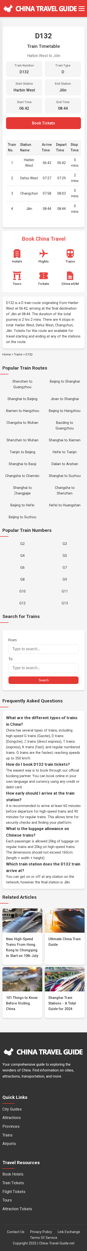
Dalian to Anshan (64, 464)
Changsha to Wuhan (22, 423)
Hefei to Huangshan (64, 505)
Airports (9, 1143)
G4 (22, 556)
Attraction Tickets (17, 1209)
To (10, 659)
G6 (22, 568)
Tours (7, 1200)
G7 (65, 568)
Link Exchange (69, 1232)
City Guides (12, 1109)
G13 (65, 603)
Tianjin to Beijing (22, 452)
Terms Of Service (43, 1238)
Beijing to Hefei (22, 505)
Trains (18, 354)
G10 (22, 591)
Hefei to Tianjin (65, 452)
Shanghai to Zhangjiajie (22, 490)
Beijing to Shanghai (65, 381)
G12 (22, 603)
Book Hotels (12, 1174)
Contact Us (15, 1232)
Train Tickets (13, 1183)
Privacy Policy (41, 1232)
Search (44, 680)
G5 (65, 556)
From (12, 640)
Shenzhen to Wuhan (22, 440)
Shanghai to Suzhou (65, 476)
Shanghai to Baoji (22, 464)
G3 (65, 544)
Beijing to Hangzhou (64, 411)
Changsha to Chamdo (22, 476)
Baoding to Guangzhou (65, 425)
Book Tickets (43, 123)
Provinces (11, 1126)
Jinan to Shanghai (65, 399)
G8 (22, 579)
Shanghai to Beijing (22, 399)
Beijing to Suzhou (22, 517)
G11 (65, 591)
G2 (22, 544)
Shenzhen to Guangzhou (22, 384)
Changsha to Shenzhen (65, 490)
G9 (65, 579)
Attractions (11, 1117)
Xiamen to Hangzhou (22, 411)
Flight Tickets (13, 1191)
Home (6, 354)
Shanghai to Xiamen (64, 440)
